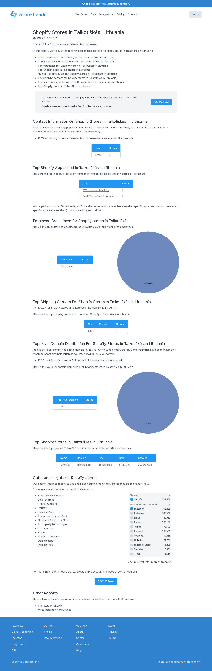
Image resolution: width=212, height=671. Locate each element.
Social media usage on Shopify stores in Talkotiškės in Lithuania (75, 57)
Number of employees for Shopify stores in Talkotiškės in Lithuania (77, 73)
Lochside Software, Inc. (25, 661)
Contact (132, 14)
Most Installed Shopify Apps (54, 609)
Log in (195, 14)
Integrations (106, 14)
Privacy (112, 631)
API (14, 650)
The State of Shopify (50, 605)
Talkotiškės (105, 464)
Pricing (121, 14)
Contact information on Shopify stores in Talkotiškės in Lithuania (76, 61)
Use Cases (81, 14)
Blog (78, 650)
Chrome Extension (118, 3)
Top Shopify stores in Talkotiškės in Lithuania (64, 86)
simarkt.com (84, 464)
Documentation (53, 637)
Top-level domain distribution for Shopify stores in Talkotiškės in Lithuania (81, 82)
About (79, 631)
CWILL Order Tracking (96, 190)
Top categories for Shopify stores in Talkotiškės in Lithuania (73, 65)
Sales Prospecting (22, 631)
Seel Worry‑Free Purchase (98, 196)
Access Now (161, 101)
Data (93, 14)
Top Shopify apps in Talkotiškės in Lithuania (64, 69)
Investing (17, 637)
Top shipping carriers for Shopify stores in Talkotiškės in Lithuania (77, 78)
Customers (82, 644)
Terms (112, 637)
